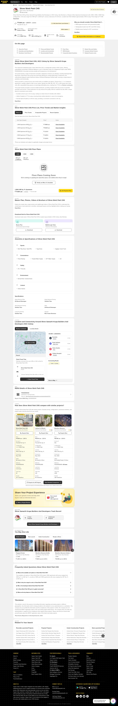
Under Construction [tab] (44, 536)
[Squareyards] (4, 2)
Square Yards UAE (36, 658)
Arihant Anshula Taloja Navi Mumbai (50, 637)
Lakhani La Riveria (40, 428)
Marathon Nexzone (59, 428)
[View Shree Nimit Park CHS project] (24, 420)
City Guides (89, 664)
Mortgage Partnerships (55, 674)
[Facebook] (77, 696)
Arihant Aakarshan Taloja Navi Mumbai (76, 637)
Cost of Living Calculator (74, 662)
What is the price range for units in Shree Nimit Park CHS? (32, 582)
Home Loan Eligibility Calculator (75, 674)
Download (30, 230)
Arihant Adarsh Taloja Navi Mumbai (75, 635)
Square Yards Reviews (18, 666)
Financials (15, 662)
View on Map (51, 380)
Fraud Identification (17, 678)
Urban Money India (36, 662)
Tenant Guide (89, 670)
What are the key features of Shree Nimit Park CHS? (30, 592)
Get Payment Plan (66, 190)
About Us (15, 656)
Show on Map (31, 342)
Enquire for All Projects (34, 482)
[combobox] (32, 374)
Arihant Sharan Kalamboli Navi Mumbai (51, 639)
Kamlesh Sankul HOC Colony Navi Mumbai (26, 637)
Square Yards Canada (37, 656)
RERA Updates (64, 29)
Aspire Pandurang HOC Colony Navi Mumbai (26, 631)
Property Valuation (72, 656)
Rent (26, 2)
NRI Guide (88, 672)
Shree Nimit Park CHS (22, 428)
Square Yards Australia (37, 660)
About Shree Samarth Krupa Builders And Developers (42, 524)
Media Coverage (17, 660)
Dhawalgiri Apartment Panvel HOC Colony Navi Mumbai (26, 639)
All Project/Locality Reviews (74, 666)
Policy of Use (16, 676)
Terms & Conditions (17, 674)
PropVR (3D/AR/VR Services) (57, 666)
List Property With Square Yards (57, 658)
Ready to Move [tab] (57, 536)
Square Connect (53, 660)
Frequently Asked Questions (19, 664)
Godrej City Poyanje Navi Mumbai (50, 631)
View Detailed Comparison (52, 482)
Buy (22, 2)
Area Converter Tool (72, 678)
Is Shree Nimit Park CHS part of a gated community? (31, 589)
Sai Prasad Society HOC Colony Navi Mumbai (26, 642)
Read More (16, 18)
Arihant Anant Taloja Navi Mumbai (75, 642)
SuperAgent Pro (53, 676)
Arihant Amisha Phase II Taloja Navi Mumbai (77, 639)
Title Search (71, 658)
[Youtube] (84, 696)
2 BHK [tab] (24, 154)
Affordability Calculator (73, 664)
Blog (87, 656)
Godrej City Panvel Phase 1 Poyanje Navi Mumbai (51, 635)
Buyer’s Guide (89, 666)
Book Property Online (37, 674)
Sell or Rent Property (100, 1)
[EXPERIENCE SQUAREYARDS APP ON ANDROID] (81, 688)
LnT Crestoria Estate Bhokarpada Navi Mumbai (102, 631)
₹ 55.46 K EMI (33, 191)
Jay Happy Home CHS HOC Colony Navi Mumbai (26, 633)
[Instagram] (87, 696)
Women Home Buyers (91, 674)
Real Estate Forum (90, 660)
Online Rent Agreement (73, 668)
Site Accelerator (53, 664)
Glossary (88, 658)
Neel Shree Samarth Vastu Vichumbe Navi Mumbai (102, 639)
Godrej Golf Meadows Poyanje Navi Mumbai (51, 642)
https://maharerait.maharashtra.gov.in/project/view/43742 (38, 396)
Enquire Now (25, 433)
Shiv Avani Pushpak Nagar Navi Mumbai (102, 642)
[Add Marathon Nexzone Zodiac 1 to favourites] (71, 541)
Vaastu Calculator (72, 660)
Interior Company (35, 666)
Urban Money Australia (37, 664)
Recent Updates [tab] (54, 112)
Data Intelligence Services (56, 672)
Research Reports (90, 662)
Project (31, 2)
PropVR (33, 670)
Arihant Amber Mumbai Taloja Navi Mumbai (51, 633)
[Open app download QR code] (115, 11)
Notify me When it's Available (45, 182)
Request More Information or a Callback (89, 36)
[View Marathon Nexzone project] (63, 420)
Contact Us (15, 668)
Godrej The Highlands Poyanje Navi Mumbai (77, 633)
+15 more (65, 464)
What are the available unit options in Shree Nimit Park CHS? (33, 572)
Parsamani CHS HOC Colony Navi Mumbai (26, 635)
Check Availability (60, 124)
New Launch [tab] (31, 536)
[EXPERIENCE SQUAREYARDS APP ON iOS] (93, 688)
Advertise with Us (54, 668)
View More (77, 32)
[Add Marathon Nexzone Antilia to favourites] (51, 541)
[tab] (26, 158)
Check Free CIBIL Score (74, 672)
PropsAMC (34, 672)
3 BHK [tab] (31, 154)
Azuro (33, 668)
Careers (15, 658)
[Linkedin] (80, 696)
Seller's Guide (89, 668)
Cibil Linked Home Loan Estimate (60, 23)
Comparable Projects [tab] (41, 112)
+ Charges (34, 22)
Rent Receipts (71, 670)
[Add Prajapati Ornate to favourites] (31, 541)
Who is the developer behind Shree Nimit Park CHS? (31, 585)
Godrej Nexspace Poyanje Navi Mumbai (102, 633)
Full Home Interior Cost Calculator (76, 676)
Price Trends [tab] (28, 112)
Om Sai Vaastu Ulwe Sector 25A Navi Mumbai (102, 637)
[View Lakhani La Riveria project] (43, 420)
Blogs (36, 2)
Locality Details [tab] (34, 328)
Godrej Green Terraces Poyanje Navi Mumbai (77, 631)
